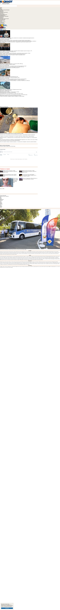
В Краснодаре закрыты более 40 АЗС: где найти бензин (8, 92)
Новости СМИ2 (2, 188)
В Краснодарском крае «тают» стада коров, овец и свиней (22, 262)
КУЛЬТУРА (1, 13)
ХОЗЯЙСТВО (2, 22)
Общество (1, 106)
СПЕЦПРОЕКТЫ (2, 20)
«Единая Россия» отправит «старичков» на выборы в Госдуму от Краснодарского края (12, 54)
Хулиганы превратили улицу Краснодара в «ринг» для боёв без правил (26, 263)
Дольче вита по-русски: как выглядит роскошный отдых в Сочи (23, 266)
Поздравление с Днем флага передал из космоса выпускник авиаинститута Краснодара (31, 259)
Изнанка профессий (3, 29)
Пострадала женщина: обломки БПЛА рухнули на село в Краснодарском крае (10, 256)
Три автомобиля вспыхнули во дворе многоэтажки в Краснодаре (11, 253)
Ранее (8, 154)
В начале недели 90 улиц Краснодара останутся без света (14, 252)
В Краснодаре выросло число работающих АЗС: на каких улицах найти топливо (11, 93)
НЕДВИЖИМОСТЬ (2, 15)
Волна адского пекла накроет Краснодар (11, 263)
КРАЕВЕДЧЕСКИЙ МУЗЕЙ (4, 12)
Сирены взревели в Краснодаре (42, 256)
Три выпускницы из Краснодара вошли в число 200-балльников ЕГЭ (9, 67)
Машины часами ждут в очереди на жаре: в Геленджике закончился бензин (44, 263)
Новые (1, 154)
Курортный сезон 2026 (3, 68)
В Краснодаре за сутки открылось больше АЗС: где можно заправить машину (46, 253)
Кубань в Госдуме (2, 42)
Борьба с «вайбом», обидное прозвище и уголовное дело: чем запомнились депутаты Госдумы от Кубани (15, 53)
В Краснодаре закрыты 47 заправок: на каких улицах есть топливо (9, 91)
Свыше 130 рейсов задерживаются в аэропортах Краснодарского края (28, 253)
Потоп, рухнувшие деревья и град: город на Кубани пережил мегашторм (40, 266)
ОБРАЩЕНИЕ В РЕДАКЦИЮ (4, 16)
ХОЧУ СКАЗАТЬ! (2, 23)
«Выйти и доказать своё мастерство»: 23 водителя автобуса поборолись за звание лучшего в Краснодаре (12, 249)
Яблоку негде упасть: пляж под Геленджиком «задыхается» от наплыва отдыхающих (12, 79)
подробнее (7, 196)
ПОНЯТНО (7, 608)
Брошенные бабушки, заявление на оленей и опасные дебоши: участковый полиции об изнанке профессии (15, 40)
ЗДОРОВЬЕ (1, 10)
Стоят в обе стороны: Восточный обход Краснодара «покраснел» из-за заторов (20, 264)
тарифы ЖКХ (8, 146)
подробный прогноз (2, 196)
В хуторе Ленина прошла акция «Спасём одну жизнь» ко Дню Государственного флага (11, 251)
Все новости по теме (3, 39)
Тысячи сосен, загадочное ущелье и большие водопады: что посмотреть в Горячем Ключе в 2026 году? (15, 80)
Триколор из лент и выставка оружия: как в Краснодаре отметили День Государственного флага (33, 251)
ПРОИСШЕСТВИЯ (2, 19)
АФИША (1, 9)
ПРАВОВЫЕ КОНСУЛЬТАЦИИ (4, 18)
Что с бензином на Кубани (3, 81)
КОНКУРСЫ (1, 11)
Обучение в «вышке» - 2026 (4, 55)
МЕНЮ (1, 7)
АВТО (1, 8)
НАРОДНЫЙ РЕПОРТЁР (3, 14)
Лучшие (5, 154)
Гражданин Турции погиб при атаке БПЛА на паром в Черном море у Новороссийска (31, 252)
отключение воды (12, 146)
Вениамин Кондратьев (3, 146)
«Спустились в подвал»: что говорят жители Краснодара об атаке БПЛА (28, 256)
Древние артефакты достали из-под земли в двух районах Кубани (37, 262)
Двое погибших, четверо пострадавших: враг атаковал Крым (8, 266)
